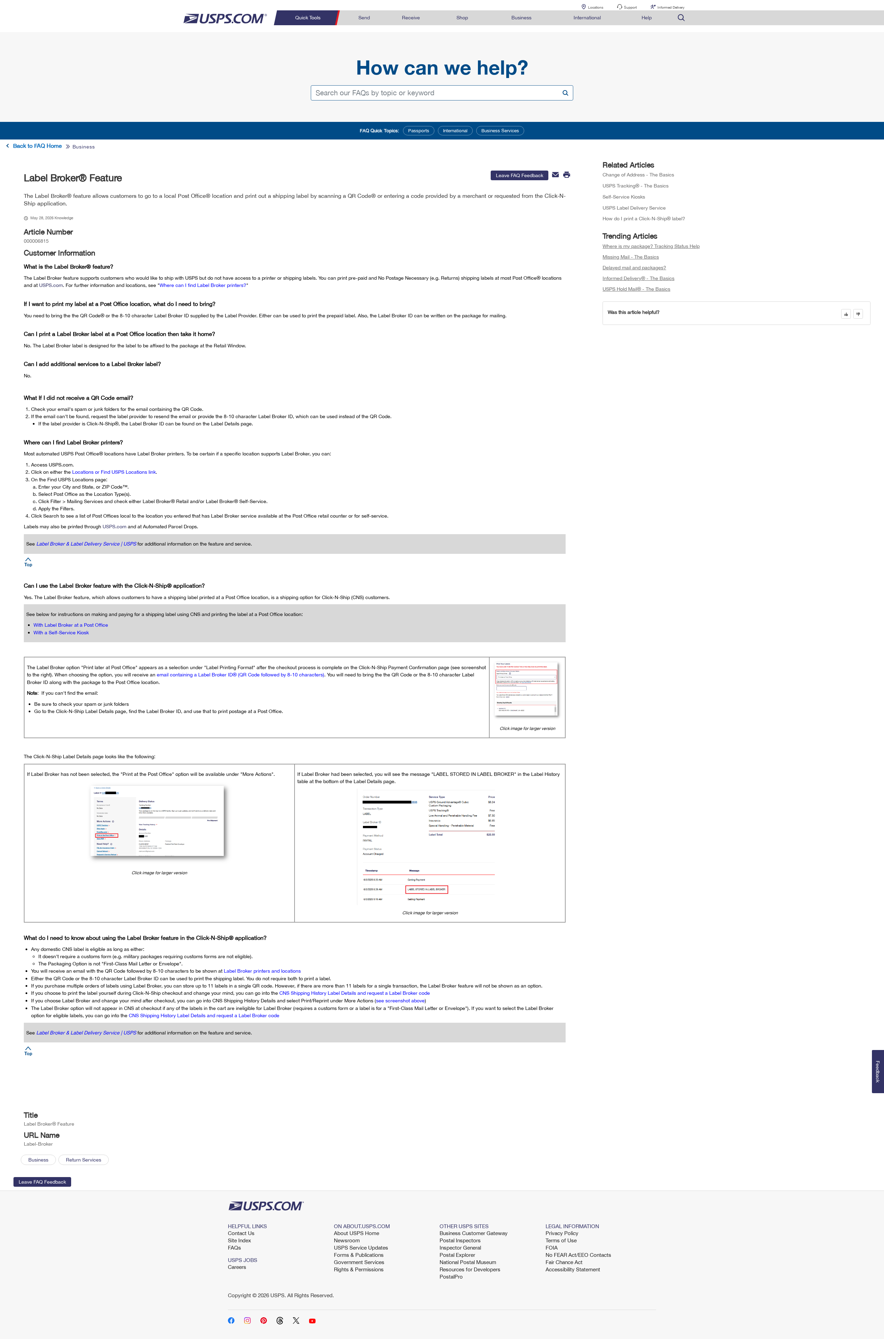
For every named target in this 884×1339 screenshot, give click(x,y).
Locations (595, 7)
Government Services (359, 1262)
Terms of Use (561, 1240)
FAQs (234, 1247)
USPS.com (51, 285)
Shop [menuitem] (462, 17)
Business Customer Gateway (474, 1233)
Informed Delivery (670, 7)
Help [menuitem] (647, 17)
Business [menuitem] (521, 17)
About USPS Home (356, 1233)
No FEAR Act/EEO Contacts (578, 1255)
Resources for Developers (470, 1269)
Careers (237, 1267)
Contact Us (241, 1233)
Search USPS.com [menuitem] (681, 17)
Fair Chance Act (564, 1262)
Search (565, 93)
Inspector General (460, 1247)
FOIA (552, 1247)
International (455, 130)
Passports (418, 130)
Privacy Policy (562, 1233)
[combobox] (442, 92)
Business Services (500, 130)
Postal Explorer (457, 1255)
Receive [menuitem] (411, 17)
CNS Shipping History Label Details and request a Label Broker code (354, 993)
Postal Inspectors (460, 1240)
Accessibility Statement (573, 1269)
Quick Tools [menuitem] (307, 17)
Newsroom (347, 1240)
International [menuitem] (587, 17)
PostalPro (451, 1276)
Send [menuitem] (364, 17)
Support (630, 7)
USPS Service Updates (361, 1247)
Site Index (239, 1240)
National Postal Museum (468, 1262)
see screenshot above (400, 1000)
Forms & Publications (359, 1255)
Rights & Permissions (359, 1269)
